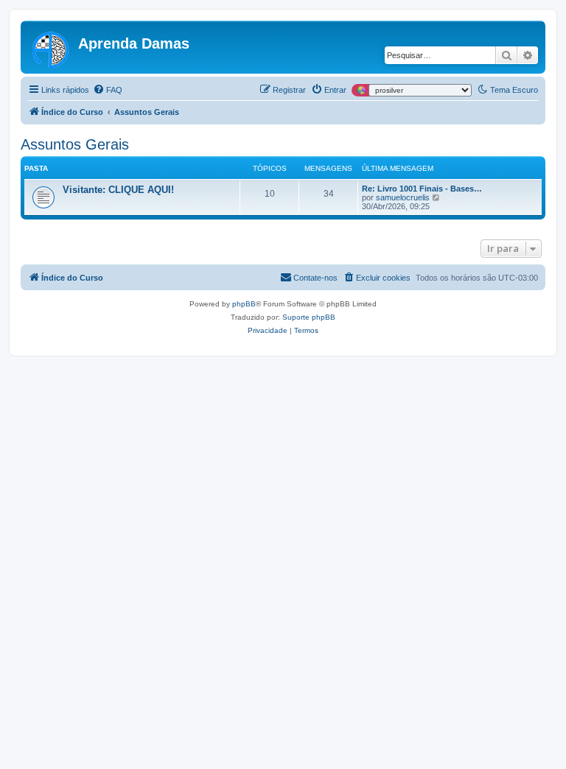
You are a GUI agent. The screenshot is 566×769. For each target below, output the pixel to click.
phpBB (244, 304)
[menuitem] (107, 90)
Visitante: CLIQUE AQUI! (118, 189)
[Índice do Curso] (51, 47)
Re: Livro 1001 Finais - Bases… (422, 188)
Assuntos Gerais (75, 144)
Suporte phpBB (308, 317)
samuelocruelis (403, 197)
